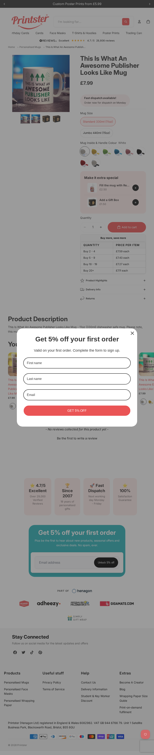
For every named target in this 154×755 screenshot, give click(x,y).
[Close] (132, 333)
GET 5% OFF (77, 410)
